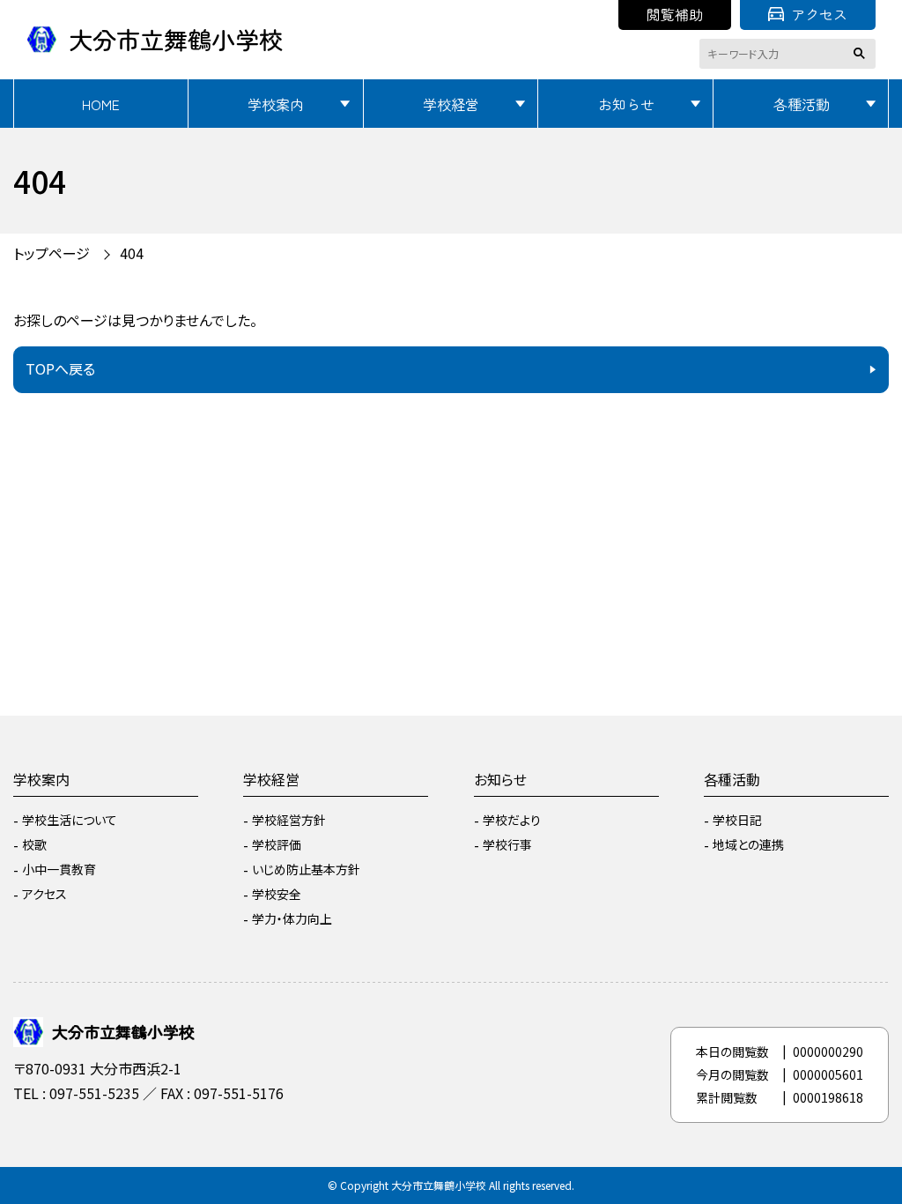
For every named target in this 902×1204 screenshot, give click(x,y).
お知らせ (626, 104)
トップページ (51, 253)
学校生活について (69, 820)
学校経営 (451, 104)
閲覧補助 (675, 14)
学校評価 (276, 844)
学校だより (512, 820)
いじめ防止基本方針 (306, 869)
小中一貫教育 (59, 869)
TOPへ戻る (60, 368)
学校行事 (507, 844)
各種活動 (801, 104)
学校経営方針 (289, 820)
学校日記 (737, 820)
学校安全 (276, 894)
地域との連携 (748, 844)
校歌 (34, 844)
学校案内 (276, 104)
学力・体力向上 (292, 918)
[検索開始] (862, 54)
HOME (101, 104)
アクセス (819, 14)
